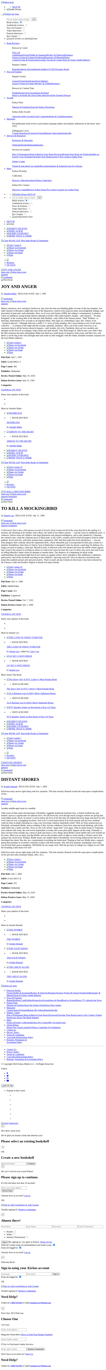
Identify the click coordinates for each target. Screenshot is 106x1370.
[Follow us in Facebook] (7, 1073)
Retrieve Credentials (36, 1349)
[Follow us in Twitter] (8, 1076)
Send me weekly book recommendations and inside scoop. (27, 1245)
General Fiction (19, 81)
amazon (4, 274)
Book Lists (20, 1000)
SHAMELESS (13, 422)
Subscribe (67, 133)
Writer (10, 1234)
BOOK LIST (15, 240)
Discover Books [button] (14, 990)
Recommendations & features (53, 166)
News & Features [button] (14, 72)
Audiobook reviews (15, 25)
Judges (69, 116)
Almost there (7, 1191)
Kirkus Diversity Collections (19, 1022)
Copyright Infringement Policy (20, 1037)
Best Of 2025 (50, 69)
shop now (5, 272)
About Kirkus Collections (40, 180)
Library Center (18, 161)
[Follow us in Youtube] (8, 1081)
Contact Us (11, 1049)
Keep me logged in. (10, 1248)
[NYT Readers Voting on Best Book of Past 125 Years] (31, 707)
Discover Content (19, 190)
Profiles (15, 93)
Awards (33, 93)
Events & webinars (74, 166)
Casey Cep (34, 651)
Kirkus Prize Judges (52, 1005)
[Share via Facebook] (16, 248)
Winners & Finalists (20, 107)
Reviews (10, 262)
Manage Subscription (53, 133)
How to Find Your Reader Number (37, 1334)
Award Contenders (41, 116)
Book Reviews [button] (13, 43)
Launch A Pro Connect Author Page (66, 157)
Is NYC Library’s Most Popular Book (30, 689)
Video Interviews (14, 30)
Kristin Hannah (11, 786)
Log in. (27, 1195)
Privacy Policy (13, 1032)
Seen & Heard (42, 93)
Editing (22, 145)
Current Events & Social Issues (25, 60)
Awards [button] (10, 98)
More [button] (9, 168)
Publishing (29, 145)
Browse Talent (34, 190)
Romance (69, 55)
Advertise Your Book (41, 157)
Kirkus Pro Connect (40, 1022)
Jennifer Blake (10, 294)
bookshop (12, 496)
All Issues (40, 133)
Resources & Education (22, 140)
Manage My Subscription (38, 1010)
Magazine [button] (11, 119)
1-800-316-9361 (16, 1303)
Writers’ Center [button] (13, 1013)
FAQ (31, 1027)
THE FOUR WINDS (16, 958)
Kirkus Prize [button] (12, 1003)
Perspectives (24, 93)
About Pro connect (49, 190)
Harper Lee (9, 515)
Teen (37, 81)
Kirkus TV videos (83, 1000)
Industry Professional (16, 1237)
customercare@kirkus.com (40, 1303)
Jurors (52, 107)
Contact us (11, 1030)
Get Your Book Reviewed (51, 154)
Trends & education (20, 166)
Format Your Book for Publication (78, 154)
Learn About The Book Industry (25, 1017)
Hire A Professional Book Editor (26, 154)
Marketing (38, 145)
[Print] (10, 255)
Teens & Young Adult (71, 60)
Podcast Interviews (15, 33)
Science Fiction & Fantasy (23, 57)
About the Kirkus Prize (39, 107)
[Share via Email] (15, 253)
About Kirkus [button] (13, 1025)
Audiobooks (17, 55)
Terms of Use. (45, 1242)
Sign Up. (29, 1354)
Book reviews (13, 22)
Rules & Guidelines (58, 116)
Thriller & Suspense (37, 55)
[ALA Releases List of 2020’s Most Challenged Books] (31, 693)
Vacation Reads (62, 69)
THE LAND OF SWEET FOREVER (23, 647)
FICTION (11, 265)
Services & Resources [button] (16, 136)
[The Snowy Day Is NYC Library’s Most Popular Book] (32, 679)
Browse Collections (20, 180)
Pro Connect (12, 36)
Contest (25, 1027)
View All (16, 52)
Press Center (38, 1027)
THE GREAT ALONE (17, 976)
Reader (10, 1232)
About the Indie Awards (22, 116)
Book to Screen (19, 95)
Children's (85, 60)
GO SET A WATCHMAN (18, 665)
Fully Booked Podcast (61, 95)
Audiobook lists (37, 69)
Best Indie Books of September (34, 240)
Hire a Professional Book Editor (21, 1015)
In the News (31, 95)
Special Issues (30, 133)
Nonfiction (39, 57)
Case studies (34, 166)
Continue (31, 1164)
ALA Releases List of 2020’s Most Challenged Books (30, 703)
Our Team (17, 1027)
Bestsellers (16, 69)
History (66, 57)
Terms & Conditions (15, 1035)
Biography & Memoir (53, 57)
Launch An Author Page (68, 190)
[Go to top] (7, 1085)
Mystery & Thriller (43, 83)
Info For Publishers (52, 1027)
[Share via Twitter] (15, 250)
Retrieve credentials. (27, 1209)
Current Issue (18, 133)
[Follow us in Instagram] (8, 1078)
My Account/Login (57, 1022)
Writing (15, 145)
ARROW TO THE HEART (19, 441)
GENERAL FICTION (11, 390)
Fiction (26, 55)
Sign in (5, 1242)
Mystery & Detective (55, 55)
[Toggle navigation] (2, 14)
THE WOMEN (13, 939)
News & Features (14, 28)
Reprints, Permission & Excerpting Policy (17, 1041)
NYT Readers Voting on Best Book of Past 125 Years (30, 717)
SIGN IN (16, 7)
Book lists (25, 69)
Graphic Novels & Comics (50, 60)
